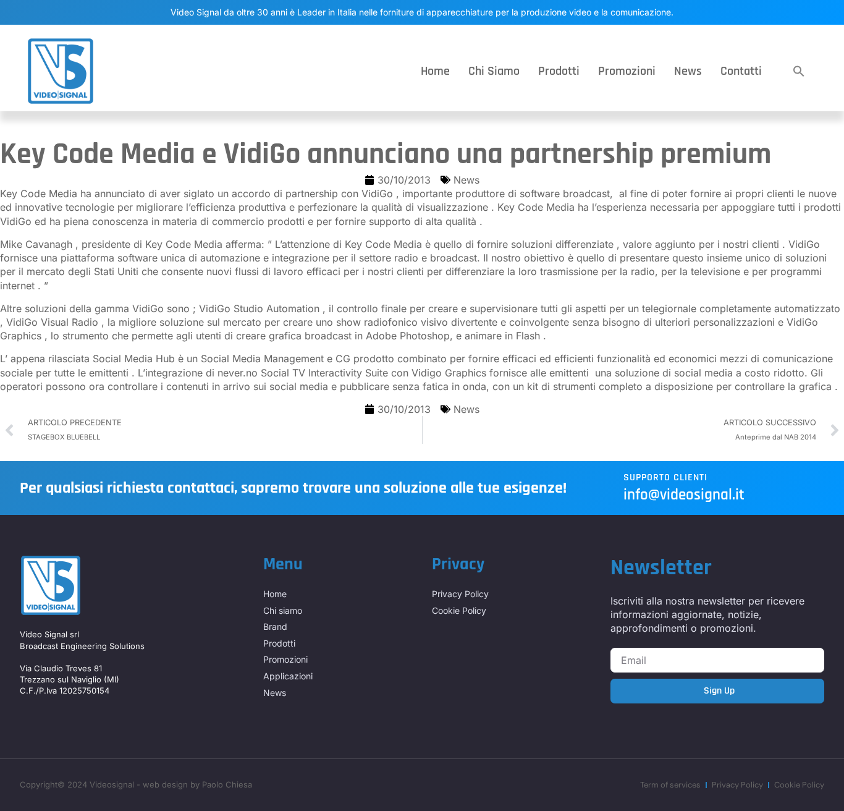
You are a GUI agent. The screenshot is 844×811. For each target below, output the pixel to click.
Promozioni (627, 71)
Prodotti (559, 71)
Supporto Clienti (665, 477)
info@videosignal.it (684, 495)
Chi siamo (494, 71)
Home (435, 71)
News (688, 71)
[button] (798, 71)
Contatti (741, 71)
